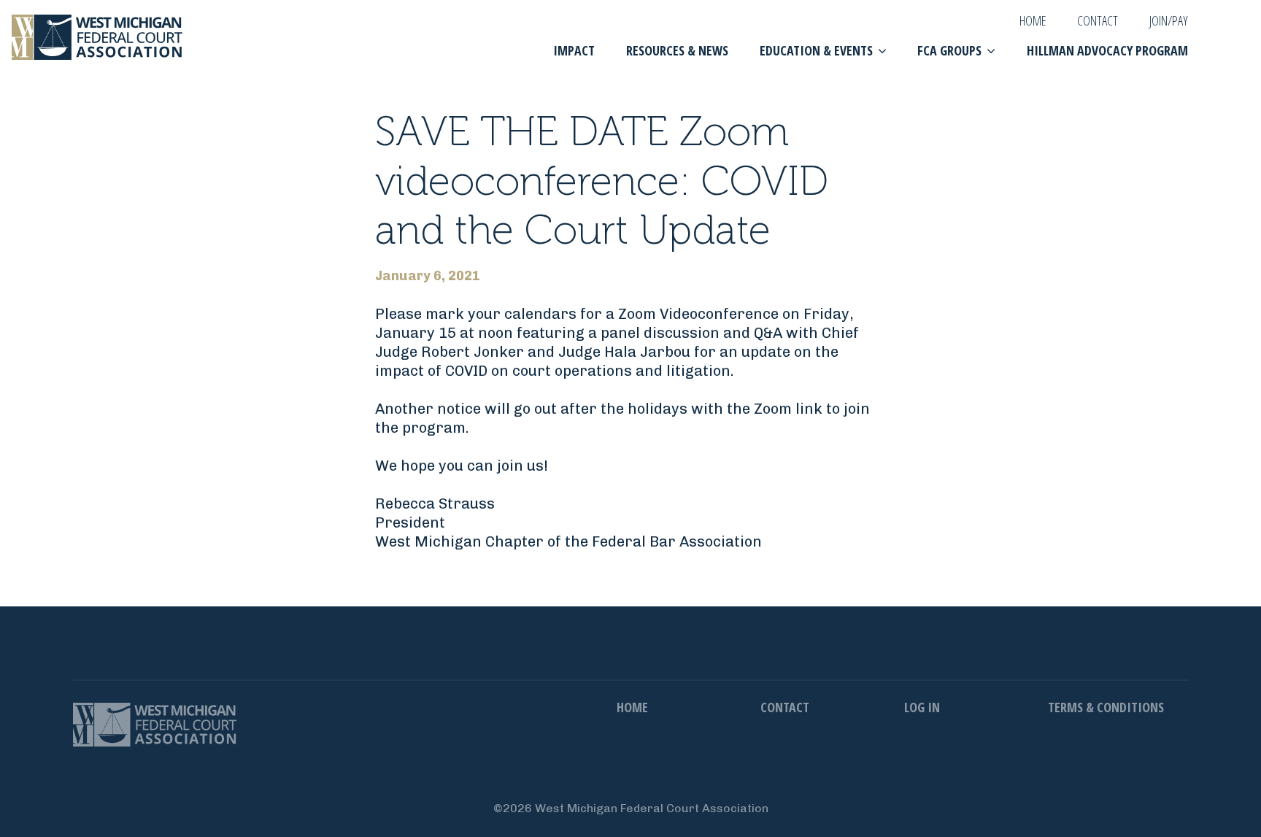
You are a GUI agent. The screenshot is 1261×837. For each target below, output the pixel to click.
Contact (1097, 20)
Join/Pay (1168, 20)
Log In (922, 707)
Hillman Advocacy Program (1107, 50)
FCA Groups (949, 50)
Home (1032, 20)
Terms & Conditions (1106, 707)
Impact (574, 50)
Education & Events (816, 50)
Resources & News (677, 50)
